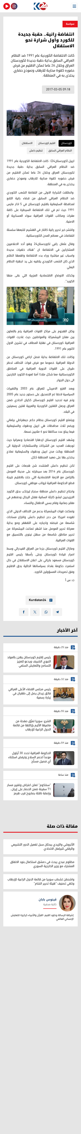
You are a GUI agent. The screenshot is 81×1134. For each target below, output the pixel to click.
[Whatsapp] (46, 612)
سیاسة (70, 24)
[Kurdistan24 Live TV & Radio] (6, 6)
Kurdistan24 (37, 600)
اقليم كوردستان (46, 143)
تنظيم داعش (36, 150)
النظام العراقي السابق (60, 150)
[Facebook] (23, 612)
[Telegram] (57, 612)
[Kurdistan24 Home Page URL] (40, 6)
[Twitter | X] (35, 612)
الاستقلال (27, 143)
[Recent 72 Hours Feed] (14, 6)
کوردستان (66, 143)
